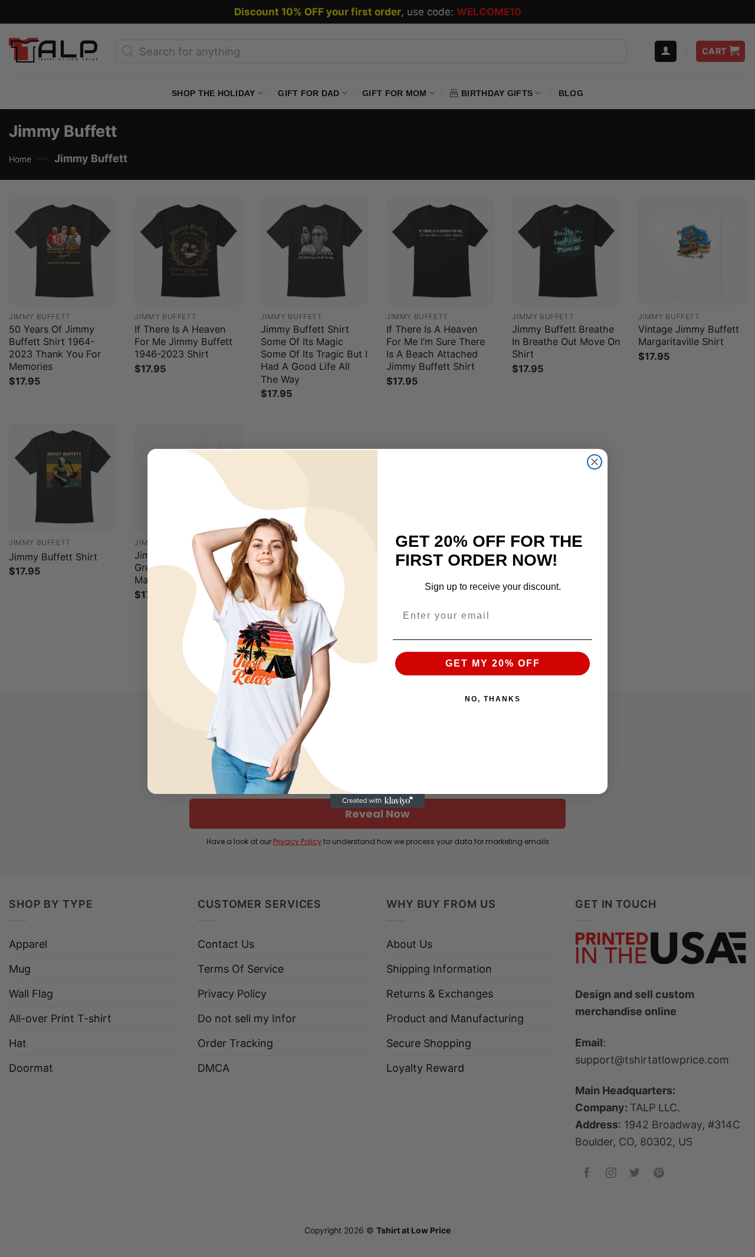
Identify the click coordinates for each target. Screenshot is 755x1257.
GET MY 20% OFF (492, 663)
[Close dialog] (594, 462)
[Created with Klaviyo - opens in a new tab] (377, 801)
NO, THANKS (493, 699)
